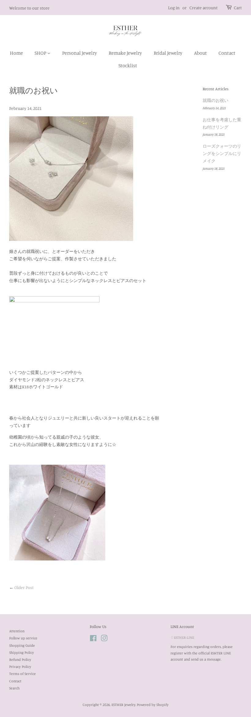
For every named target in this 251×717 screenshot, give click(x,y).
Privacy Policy (20, 666)
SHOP (41, 53)
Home (16, 53)
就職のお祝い (215, 100)
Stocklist (127, 65)
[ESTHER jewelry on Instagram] (104, 639)
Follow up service (23, 638)
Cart (238, 7)
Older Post (24, 587)
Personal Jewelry (79, 53)
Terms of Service (22, 673)
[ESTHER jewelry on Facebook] (93, 639)
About (200, 53)
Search (14, 688)
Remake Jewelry (125, 53)
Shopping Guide (22, 645)
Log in (174, 7)
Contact (227, 53)
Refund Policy (20, 659)
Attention (16, 631)
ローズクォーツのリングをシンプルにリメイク (222, 153)
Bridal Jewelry (168, 53)
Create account (203, 7)
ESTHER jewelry (123, 704)
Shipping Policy (21, 652)
